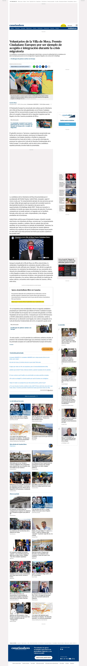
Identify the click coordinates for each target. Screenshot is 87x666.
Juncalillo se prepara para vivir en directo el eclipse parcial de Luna (41, 485)
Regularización (38, 1)
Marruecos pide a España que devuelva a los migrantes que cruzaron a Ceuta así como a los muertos (41, 554)
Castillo (28, 643)
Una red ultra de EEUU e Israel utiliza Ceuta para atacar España (19, 417)
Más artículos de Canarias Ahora (18, 444)
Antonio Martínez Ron (14, 441)
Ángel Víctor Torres (33, 1)
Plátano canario (20, 1)
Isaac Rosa (34, 439)
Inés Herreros (12, 534)
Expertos (71, 643)
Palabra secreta (67, 643)
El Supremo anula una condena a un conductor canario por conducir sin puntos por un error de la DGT (69, 360)
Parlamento (46, 28)
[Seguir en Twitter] (62, 658)
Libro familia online (41, 643)
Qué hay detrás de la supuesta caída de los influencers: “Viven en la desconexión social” (42, 418)
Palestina (24, 1)
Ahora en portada (14, 494)
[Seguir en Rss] (74, 658)
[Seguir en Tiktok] (72, 658)
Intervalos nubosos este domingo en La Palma (62, 184)
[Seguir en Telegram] (66, 658)
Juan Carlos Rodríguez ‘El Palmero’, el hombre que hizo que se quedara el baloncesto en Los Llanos (69, 439)
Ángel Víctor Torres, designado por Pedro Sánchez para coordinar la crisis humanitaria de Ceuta (69, 420)
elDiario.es (34, 558)
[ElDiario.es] (72, 28)
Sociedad (23, 28)
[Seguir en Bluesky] (61, 658)
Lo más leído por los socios (17, 401)
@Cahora (13, 446)
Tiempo (57, 28)
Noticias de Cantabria (61, 643)
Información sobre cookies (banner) (51, 663)
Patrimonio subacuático (50, 1)
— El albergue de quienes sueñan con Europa (22, 59)
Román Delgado (65, 383)
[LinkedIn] (46, 66)
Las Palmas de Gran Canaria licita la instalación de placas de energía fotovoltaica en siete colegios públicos (42, 465)
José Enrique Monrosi (14, 599)
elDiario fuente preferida (33, 643)
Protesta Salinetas (70, 1)
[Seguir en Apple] (62, 649)
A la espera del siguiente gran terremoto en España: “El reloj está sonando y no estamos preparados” (19, 438)
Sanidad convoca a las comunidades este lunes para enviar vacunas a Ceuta (20, 575)
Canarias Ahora (13, 102)
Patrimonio (40, 28)
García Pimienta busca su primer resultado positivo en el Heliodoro (62, 177)
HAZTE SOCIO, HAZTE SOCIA (43, 657)
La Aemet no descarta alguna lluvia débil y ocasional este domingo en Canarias (62, 208)
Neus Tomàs (34, 576)
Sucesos (52, 28)
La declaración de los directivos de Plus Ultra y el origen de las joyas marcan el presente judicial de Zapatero (41, 596)
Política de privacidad (40, 663)
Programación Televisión (48, 643)
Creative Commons (25, 663)
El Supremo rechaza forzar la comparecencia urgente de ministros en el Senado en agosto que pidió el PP (20, 511)
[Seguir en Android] (60, 649)
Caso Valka (56, 1)
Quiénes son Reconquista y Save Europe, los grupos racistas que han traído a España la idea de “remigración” (20, 617)
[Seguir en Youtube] (70, 658)
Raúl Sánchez (22, 441)
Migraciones (29, 28)
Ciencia (34, 28)
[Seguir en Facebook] (64, 658)
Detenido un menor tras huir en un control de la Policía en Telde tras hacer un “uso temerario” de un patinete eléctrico (62, 193)
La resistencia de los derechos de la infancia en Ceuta (19, 531)
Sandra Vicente (13, 621)
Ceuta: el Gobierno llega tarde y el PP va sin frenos (41, 574)
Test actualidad (54, 643)
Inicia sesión (70, 25)
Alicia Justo (64, 345)
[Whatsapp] (34, 66)
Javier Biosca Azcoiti (14, 419)
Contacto (67, 663)
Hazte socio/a (63, 25)
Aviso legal (33, 663)
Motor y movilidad (76, 643)
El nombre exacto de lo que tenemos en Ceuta (42, 437)
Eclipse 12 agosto (24, 643)
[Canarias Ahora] (21, 648)
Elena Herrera (12, 515)
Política (12, 28)
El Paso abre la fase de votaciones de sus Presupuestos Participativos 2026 (62, 200)
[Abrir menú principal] (76, 25)
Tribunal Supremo (44, 1)
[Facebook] (37, 66)
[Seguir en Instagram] (67, 658)
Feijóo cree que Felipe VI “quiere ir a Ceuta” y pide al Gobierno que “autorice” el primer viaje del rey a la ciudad (42, 533)
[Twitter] (43, 66)
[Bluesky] (40, 66)
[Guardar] (49, 66)
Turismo (28, 1)
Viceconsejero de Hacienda (63, 1)
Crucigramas (19, 643)
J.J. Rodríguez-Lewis (65, 443)
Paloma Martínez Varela (37, 421)
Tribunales (17, 28)
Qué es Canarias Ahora (17, 663)
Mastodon (72, 663)
